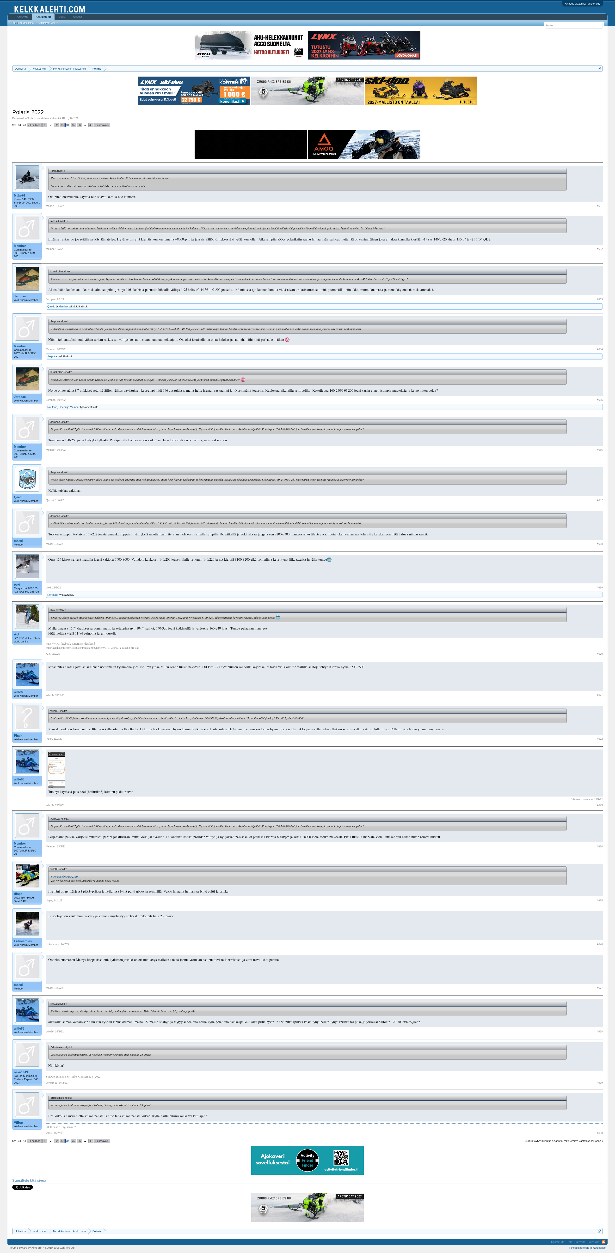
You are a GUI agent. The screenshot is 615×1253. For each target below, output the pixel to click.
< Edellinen (34, 125)
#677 (600, 987)
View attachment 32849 (64, 876)
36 (79, 125)
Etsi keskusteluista (23, 22)
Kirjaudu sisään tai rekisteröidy (582, 3)
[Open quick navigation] (599, 68)
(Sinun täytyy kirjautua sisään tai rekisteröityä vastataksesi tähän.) (564, 1140)
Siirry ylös (593, 1242)
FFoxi (65, 118)
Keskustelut (43, 16)
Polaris (32, 118)
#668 (600, 543)
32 (56, 125)
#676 (600, 944)
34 (67, 125)
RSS (603, 1242)
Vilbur (18, 1122)
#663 (600, 299)
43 (90, 125)
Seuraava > (102, 125)
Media (61, 16)
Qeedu (51, 306)
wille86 (19, 692)
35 (73, 125)
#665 (600, 399)
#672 (600, 738)
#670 (600, 653)
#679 (600, 1082)
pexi (17, 584)
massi (18, 541)
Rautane (52, 407)
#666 (600, 449)
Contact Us (557, 1242)
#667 (600, 500)
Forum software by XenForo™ (42, 1247)
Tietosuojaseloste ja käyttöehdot (587, 1247)
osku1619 (21, 1072)
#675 (600, 900)
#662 (600, 248)
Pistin (18, 735)
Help (569, 1242)
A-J (16, 634)
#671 (600, 695)
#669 (600, 587)
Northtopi (52, 594)
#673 (600, 805)
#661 (600, 205)
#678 (600, 1031)
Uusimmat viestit (48, 22)
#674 (600, 846)
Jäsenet (77, 16)
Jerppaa (20, 296)
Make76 (19, 195)
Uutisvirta (22, 16)
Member (20, 246)
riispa (18, 894)
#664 (600, 349)
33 (62, 125)
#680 (600, 1133)
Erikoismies (23, 941)
